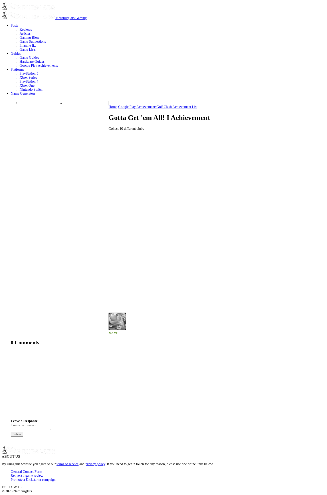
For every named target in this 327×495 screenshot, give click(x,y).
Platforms (17, 69)
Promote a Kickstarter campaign (33, 479)
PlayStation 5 (29, 73)
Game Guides (29, 57)
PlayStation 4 (29, 81)
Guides (16, 53)
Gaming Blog (29, 37)
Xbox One (27, 85)
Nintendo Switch (31, 89)
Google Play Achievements (39, 65)
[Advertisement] (144, 386)
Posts (14, 25)
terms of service (68, 464)
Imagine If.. (28, 45)
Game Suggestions (33, 41)
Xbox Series (28, 77)
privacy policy (95, 464)
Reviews (26, 29)
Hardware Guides (32, 61)
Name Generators (23, 93)
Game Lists (28, 49)
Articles (25, 33)
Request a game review (27, 475)
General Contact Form (26, 471)
